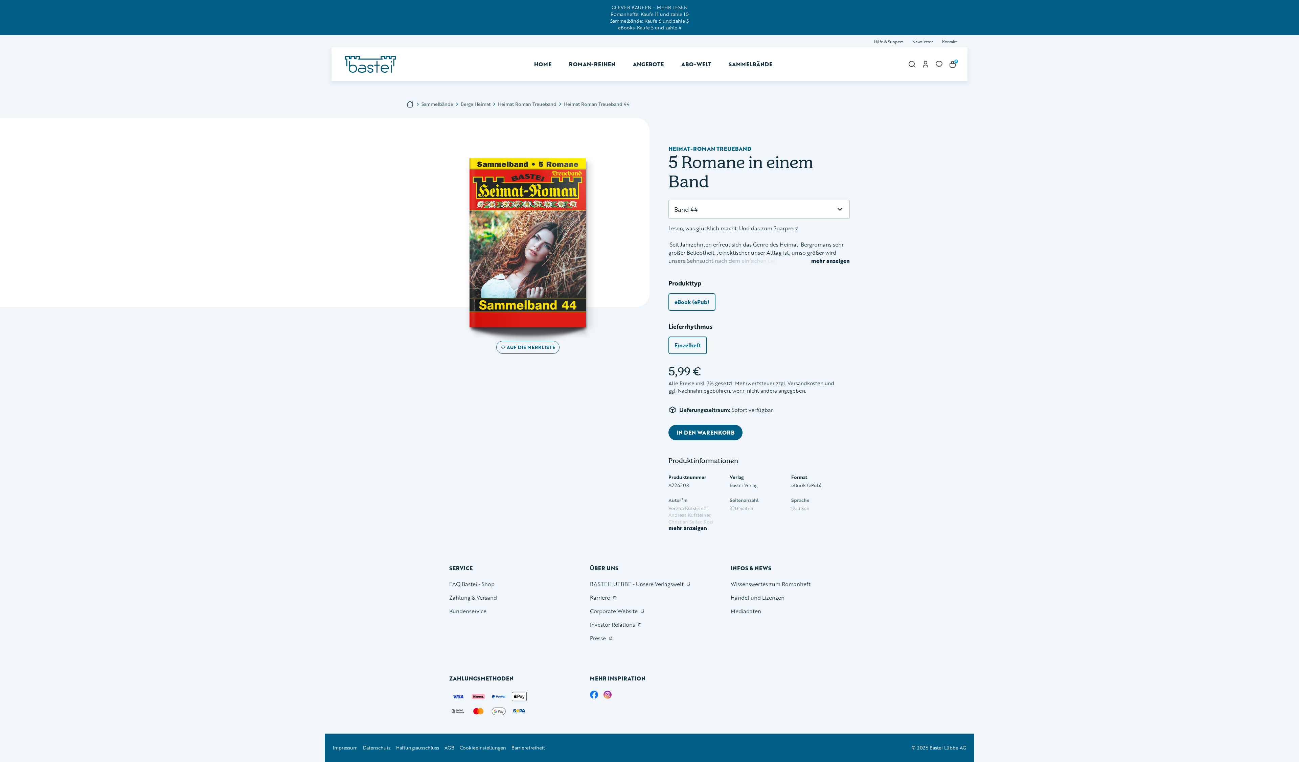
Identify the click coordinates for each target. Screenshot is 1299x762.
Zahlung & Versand (473, 597)
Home (542, 64)
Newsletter (922, 42)
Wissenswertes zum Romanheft (771, 584)
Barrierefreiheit (528, 747)
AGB (449, 747)
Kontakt (949, 42)
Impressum (345, 747)
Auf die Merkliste (530, 349)
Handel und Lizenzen (757, 597)
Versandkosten (805, 383)
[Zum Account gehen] (925, 64)
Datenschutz (377, 747)
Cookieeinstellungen (483, 747)
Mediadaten (746, 611)
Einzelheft (688, 345)
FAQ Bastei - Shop (472, 584)
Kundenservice (467, 611)
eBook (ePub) (692, 302)
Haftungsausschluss (417, 747)
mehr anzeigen (830, 260)
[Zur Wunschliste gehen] (939, 64)
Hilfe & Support (888, 42)
